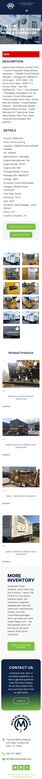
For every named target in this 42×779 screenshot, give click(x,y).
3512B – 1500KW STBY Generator (21, 496)
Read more (6, 406)
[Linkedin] (21, 767)
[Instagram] (27, 767)
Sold (6, 54)
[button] (27, 10)
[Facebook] (15, 767)
